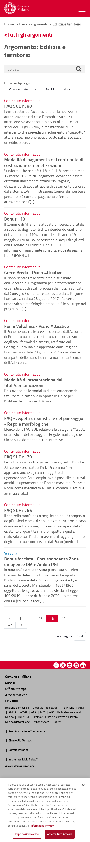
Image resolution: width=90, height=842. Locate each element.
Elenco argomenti (33, 23)
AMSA (13, 712)
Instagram (76, 665)
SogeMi (57, 721)
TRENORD (24, 717)
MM (43, 712)
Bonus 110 (14, 218)
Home (9, 23)
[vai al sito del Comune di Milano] (16, 8)
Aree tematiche (16, 694)
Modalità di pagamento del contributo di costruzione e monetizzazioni (43, 162)
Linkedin (83, 665)
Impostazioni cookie (27, 834)
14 (64, 618)
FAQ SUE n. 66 (18, 510)
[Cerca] (78, 69)
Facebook (56, 665)
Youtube (69, 665)
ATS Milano (68, 707)
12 (40, 618)
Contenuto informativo (23, 89)
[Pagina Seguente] (21, 625)
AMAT (24, 712)
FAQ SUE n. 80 (18, 105)
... (30, 618)
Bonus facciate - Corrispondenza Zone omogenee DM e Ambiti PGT (41, 561)
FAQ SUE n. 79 (18, 456)
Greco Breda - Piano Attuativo (33, 272)
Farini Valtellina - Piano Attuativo (36, 326)
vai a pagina (63, 636)
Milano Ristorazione (17, 721)
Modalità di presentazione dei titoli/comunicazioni (33, 382)
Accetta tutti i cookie (59, 834)
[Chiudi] (83, 785)
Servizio (50, 89)
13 (52, 618)
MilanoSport (41, 721)
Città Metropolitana (45, 707)
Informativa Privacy (42, 825)
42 (10, 625)
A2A (34, 712)
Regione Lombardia (17, 707)
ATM (81, 707)
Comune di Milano (18, 676)
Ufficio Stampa (16, 688)
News (67, 89)
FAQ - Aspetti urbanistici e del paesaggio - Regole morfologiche (43, 421)
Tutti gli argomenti (30, 34)
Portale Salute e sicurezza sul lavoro (56, 717)
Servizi (10, 682)
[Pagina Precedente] (9, 618)
